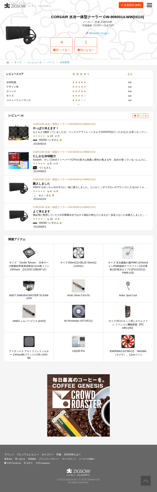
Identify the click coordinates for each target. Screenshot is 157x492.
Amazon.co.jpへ (99, 33)
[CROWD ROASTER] (78, 405)
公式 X (29, 463)
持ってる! (141, 115)
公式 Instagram (42, 463)
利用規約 (32, 459)
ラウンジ (9, 454)
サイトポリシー (69, 459)
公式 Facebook (13, 463)
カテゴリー (47, 454)
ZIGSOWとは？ (72, 454)
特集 (58, 454)
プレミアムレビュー (28, 454)
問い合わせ (20, 459)
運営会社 (8, 459)
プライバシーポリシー (49, 459)
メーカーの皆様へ (87, 459)
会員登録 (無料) (132, 5)
